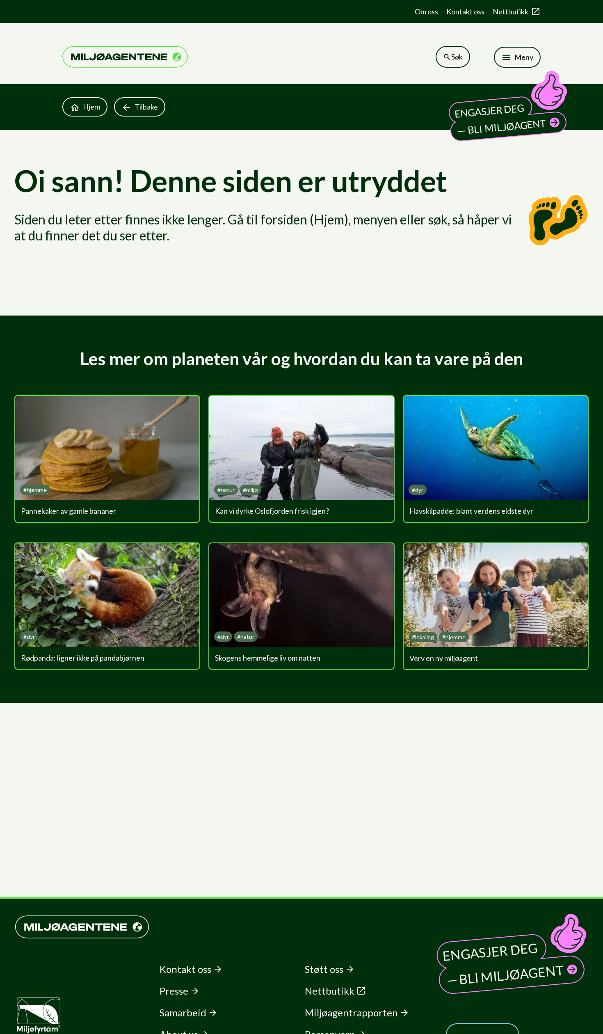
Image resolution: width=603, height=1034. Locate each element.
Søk (457, 56)
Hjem (91, 106)
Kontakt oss (465, 11)
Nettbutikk (510, 11)
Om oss (426, 11)
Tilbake (146, 106)
